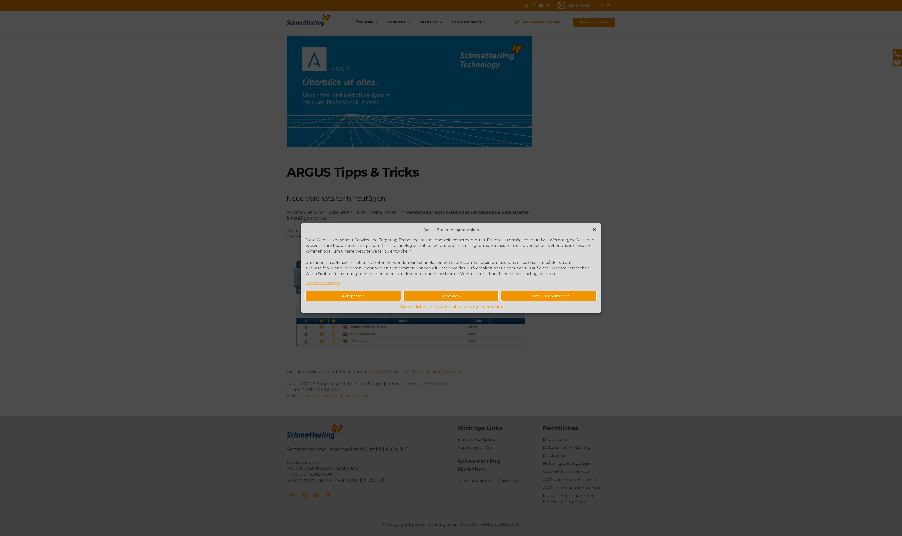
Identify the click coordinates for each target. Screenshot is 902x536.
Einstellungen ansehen (549, 296)
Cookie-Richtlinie (416, 306)
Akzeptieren (353, 296)
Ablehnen (451, 296)
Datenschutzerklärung (456, 306)
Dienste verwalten (322, 283)
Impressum (491, 306)
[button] (594, 229)
